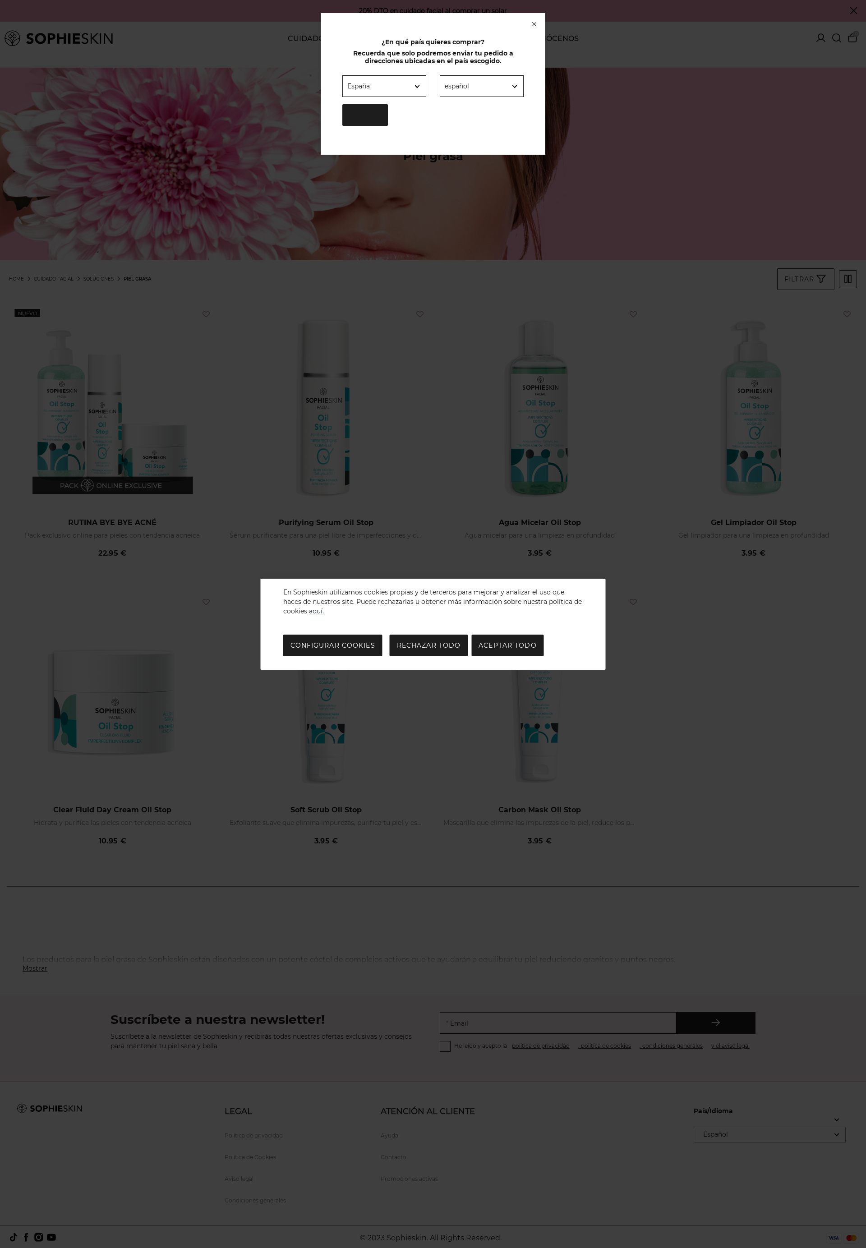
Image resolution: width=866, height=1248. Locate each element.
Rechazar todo (429, 645)
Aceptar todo (507, 645)
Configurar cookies (332, 645)
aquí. (316, 611)
